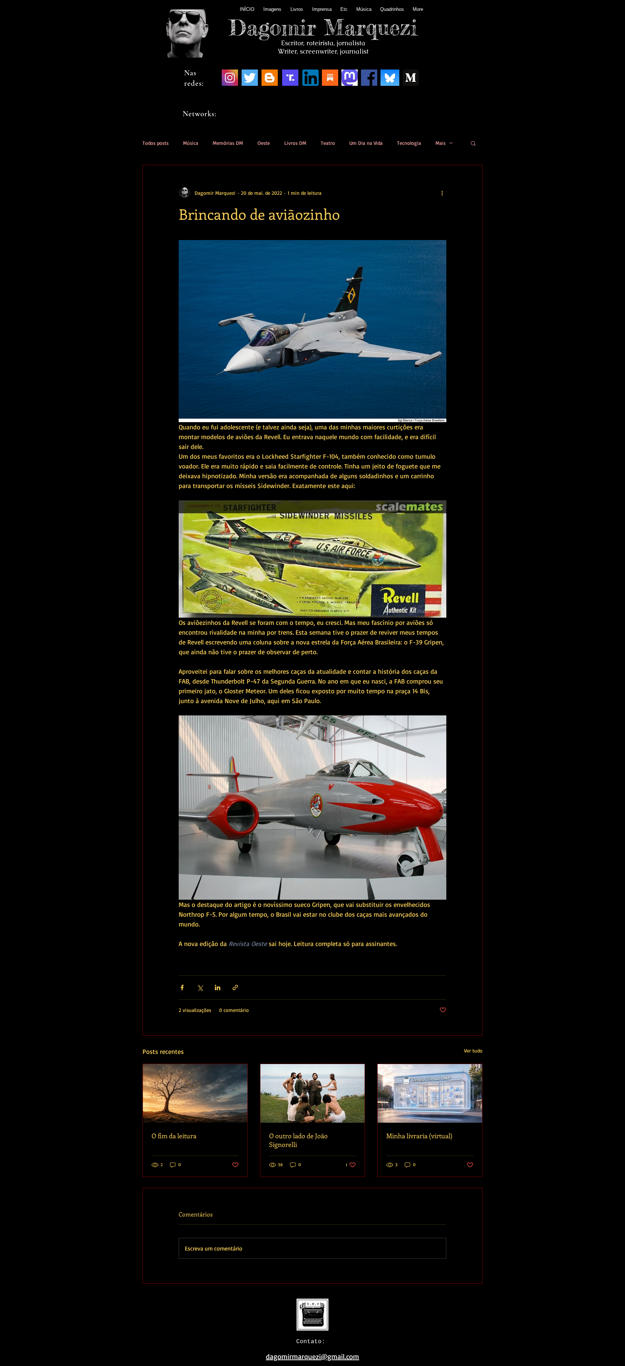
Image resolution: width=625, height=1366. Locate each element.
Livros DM (295, 143)
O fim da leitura (174, 1135)
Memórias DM (228, 143)
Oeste (264, 143)
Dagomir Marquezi (323, 27)
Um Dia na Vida (366, 143)
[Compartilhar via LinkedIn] (217, 987)
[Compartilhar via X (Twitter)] (199, 987)
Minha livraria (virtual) (419, 1135)
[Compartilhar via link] (235, 987)
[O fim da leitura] (195, 1093)
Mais (440, 143)
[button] (473, 143)
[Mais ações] (442, 192)
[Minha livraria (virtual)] (430, 1093)
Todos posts (156, 143)
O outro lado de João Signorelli (298, 1140)
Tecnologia (409, 143)
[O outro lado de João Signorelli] (312, 1093)
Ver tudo (473, 1050)
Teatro (328, 143)
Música (190, 143)
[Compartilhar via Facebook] (182, 987)
